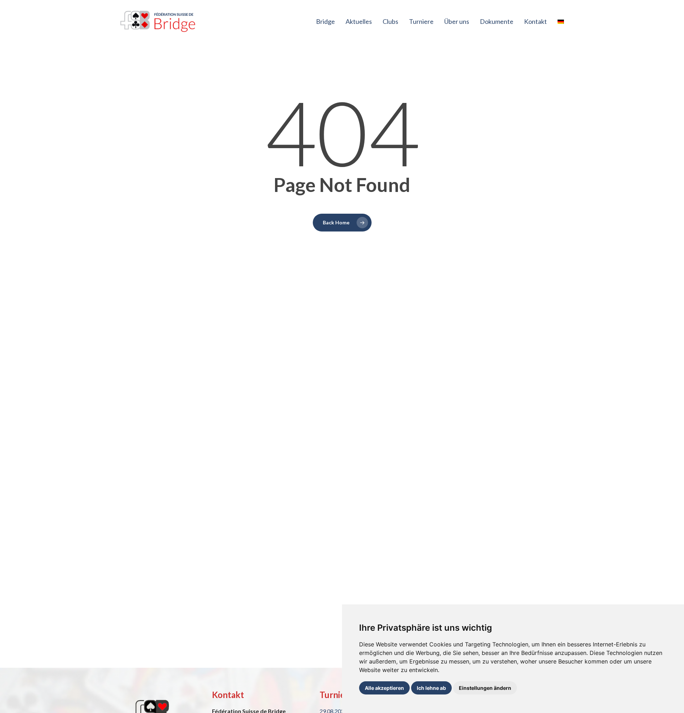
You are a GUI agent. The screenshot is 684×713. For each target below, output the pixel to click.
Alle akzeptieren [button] (384, 688)
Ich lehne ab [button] (431, 688)
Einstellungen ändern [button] (485, 688)
